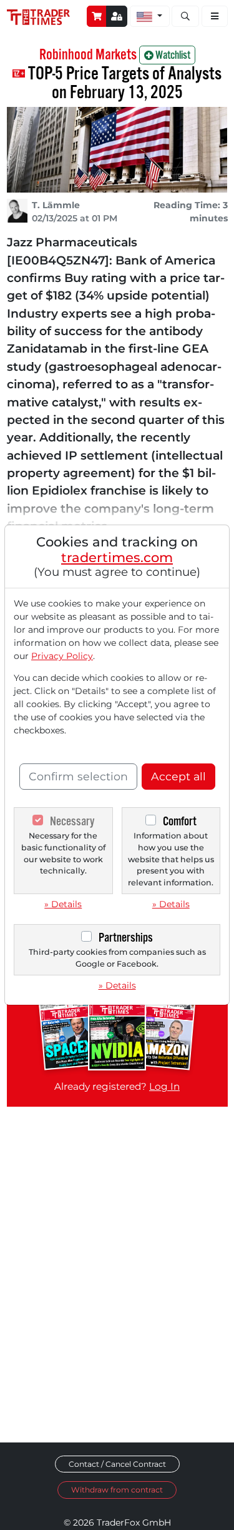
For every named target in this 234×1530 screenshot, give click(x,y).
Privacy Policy (62, 656)
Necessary (72, 821)
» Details (63, 904)
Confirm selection (78, 776)
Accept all (178, 776)
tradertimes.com (117, 557)
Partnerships (126, 937)
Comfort (180, 821)
